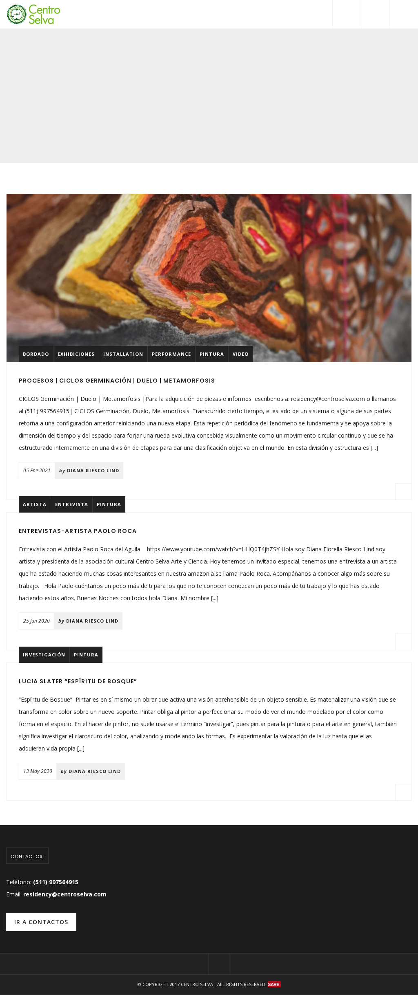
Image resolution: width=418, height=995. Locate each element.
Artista (35, 504)
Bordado (36, 354)
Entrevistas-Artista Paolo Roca (78, 531)
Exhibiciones (76, 354)
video (241, 354)
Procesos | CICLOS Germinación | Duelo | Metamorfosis (117, 380)
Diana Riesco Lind (93, 470)
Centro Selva (197, 984)
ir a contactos (41, 922)
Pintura (212, 354)
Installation (123, 354)
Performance (171, 354)
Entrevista (71, 504)
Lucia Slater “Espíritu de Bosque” (78, 681)
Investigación (44, 655)
